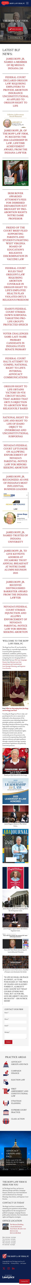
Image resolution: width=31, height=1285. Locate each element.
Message (7, 1032)
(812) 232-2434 (16, 29)
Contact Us (24, 1281)
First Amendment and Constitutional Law (12, 664)
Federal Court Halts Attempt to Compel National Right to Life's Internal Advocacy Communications (15, 368)
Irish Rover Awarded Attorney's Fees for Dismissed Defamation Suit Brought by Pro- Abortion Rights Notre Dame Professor (15, 206)
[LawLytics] (8, 1277)
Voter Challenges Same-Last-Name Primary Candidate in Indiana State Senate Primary (15, 341)
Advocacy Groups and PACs (13, 1153)
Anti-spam (23, 1263)
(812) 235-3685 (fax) (15, 1233)
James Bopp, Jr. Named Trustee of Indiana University (15, 537)
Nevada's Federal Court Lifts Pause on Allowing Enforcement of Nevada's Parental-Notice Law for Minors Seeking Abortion (15, 456)
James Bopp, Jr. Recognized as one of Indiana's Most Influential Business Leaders (15, 483)
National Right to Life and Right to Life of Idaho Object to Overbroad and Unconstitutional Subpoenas (15, 427)
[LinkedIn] (13, 1268)
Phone (7, 1019)
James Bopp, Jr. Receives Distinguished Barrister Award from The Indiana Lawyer (15, 590)
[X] (3, 1268)
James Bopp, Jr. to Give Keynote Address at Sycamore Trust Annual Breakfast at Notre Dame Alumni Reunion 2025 (15, 562)
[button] (2, 1153)
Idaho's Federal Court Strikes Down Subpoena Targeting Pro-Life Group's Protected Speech (15, 316)
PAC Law (17, 660)
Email (7, 1025)
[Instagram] (8, 1268)
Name (6, 1012)
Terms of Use (5, 1263)
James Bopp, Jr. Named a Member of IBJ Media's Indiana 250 (15, 63)
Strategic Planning (11, 666)
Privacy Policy (15, 1263)
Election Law (14, 662)
